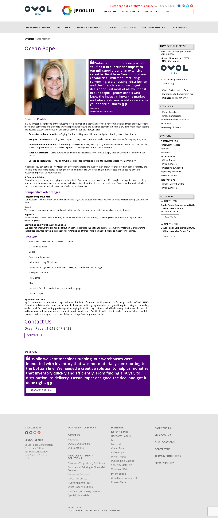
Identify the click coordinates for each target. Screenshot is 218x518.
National (166, 152)
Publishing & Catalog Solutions (85, 491)
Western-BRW (169, 175)
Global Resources (77, 478)
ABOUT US (63, 27)
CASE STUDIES (179, 27)
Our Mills (166, 123)
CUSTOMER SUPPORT (153, 27)
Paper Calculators (171, 111)
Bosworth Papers (171, 144)
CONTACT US (150, 11)
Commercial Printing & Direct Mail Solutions (86, 469)
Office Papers (169, 159)
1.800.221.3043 (166, 6)
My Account (111, 11)
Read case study (41, 390)
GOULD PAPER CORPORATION (83, 510)
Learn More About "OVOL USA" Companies (176, 59)
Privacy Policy (164, 463)
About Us (73, 439)
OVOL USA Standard (79, 443)
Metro (165, 148)
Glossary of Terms (171, 127)
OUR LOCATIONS (130, 11)
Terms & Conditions (168, 456)
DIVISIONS (128, 27)
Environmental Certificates (175, 119)
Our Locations (76, 447)
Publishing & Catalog (172, 167)
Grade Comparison (171, 115)
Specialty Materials (171, 171)
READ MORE (170, 216)
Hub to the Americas (79, 482)
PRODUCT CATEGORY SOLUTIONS (95, 27)
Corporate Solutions (79, 474)
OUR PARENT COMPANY (37, 27)
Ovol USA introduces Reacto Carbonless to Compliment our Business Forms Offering (177, 94)
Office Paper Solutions (80, 486)
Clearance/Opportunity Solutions (86, 463)
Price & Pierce (169, 163)
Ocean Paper (169, 156)
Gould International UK (173, 183)
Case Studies (163, 428)
